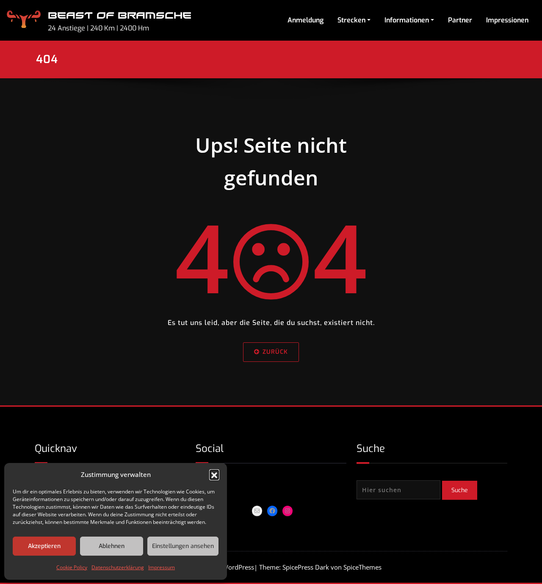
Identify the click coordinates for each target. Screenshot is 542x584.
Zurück (275, 352)
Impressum (161, 567)
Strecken (351, 20)
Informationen (406, 20)
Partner (460, 20)
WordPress (238, 567)
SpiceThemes (362, 567)
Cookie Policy (71, 567)
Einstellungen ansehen (183, 546)
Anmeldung (306, 20)
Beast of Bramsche (119, 16)
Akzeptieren (44, 546)
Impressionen (507, 20)
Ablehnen (111, 546)
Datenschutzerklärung (117, 567)
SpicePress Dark (305, 567)
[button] (214, 474)
